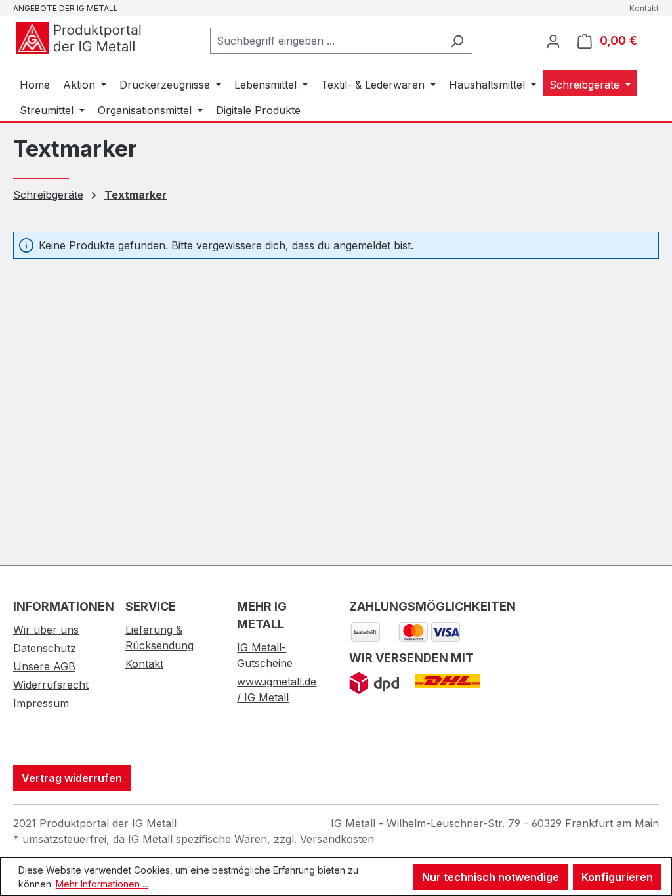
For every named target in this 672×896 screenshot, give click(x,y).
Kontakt (644, 8)
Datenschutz (44, 648)
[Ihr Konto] (553, 41)
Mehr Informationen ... (102, 883)
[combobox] (326, 41)
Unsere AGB (44, 666)
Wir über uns (46, 629)
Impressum (41, 703)
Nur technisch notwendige (490, 877)
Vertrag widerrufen (72, 777)
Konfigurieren (617, 877)
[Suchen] (457, 41)
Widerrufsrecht (51, 684)
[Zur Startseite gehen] (78, 38)
